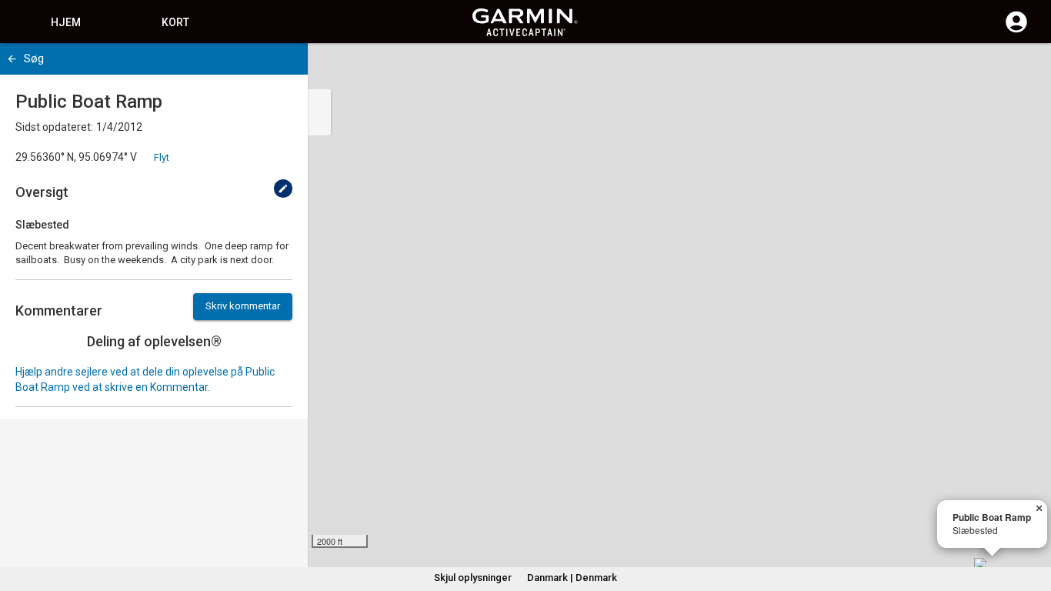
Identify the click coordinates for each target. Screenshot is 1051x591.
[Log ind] (1016, 31)
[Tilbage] (12, 59)
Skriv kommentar (242, 306)
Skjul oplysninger (473, 577)
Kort (175, 22)
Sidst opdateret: (54, 127)
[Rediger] (283, 188)
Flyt (161, 157)
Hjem (66, 22)
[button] (1031, 521)
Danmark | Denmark (572, 577)
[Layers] (1024, 69)
